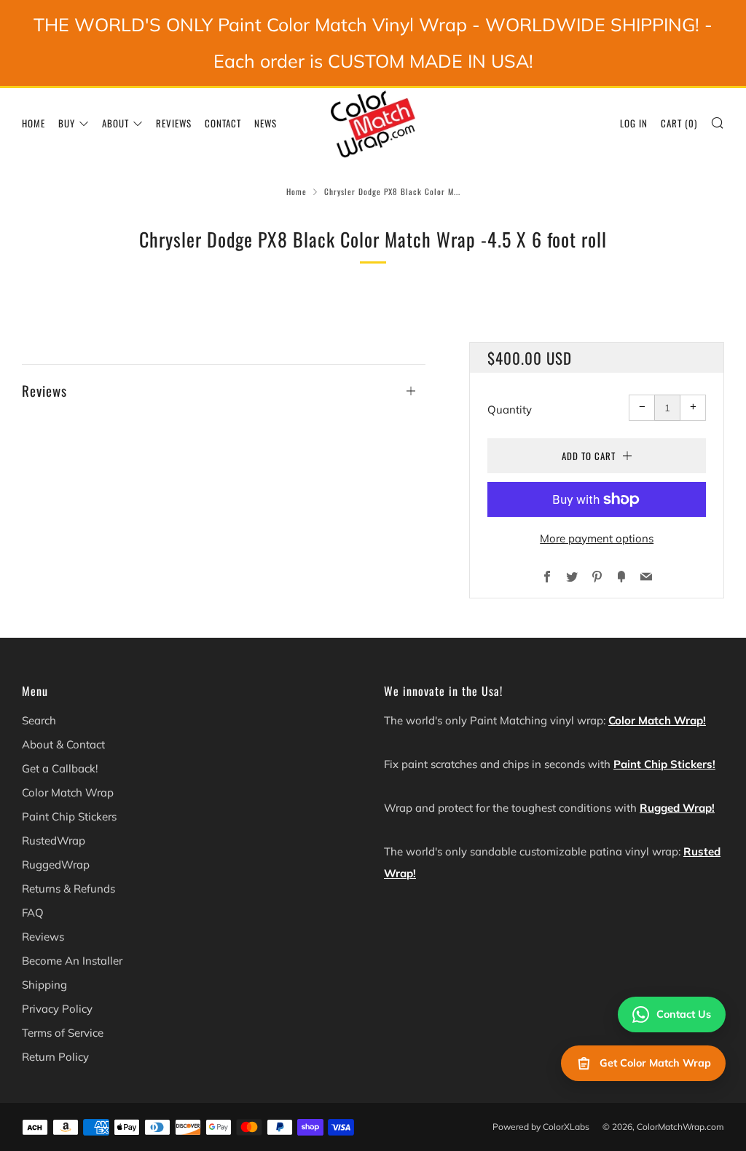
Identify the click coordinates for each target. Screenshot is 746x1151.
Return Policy (55, 1057)
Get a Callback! (60, 768)
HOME (33, 123)
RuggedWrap (56, 864)
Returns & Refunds (68, 888)
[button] (223, 383)
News (265, 123)
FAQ (33, 912)
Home (296, 191)
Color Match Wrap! (657, 720)
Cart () (679, 123)
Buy (66, 123)
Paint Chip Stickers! (664, 764)
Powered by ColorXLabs (540, 1126)
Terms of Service (62, 1033)
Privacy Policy (57, 1009)
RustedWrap (53, 840)
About (115, 123)
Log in (634, 123)
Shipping (44, 985)
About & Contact (63, 744)
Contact (223, 123)
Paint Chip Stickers (69, 816)
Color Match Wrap (68, 792)
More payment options (596, 538)
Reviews (174, 123)
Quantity (509, 409)
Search (39, 720)
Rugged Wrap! (677, 808)
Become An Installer (72, 961)
